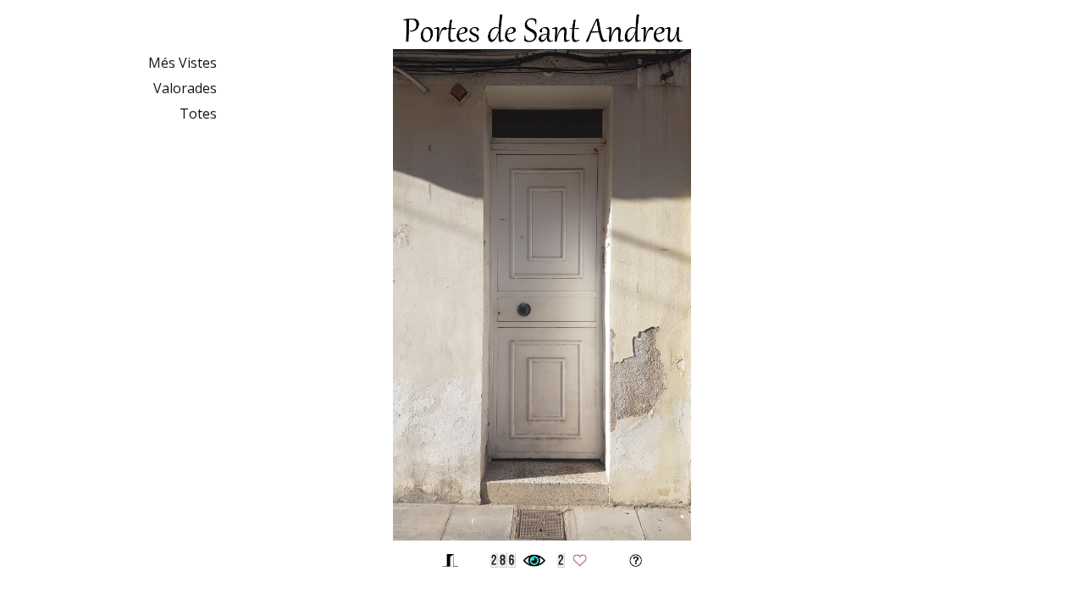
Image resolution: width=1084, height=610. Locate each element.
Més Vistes (182, 62)
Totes (198, 113)
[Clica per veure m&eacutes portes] (541, 535)
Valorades (185, 88)
